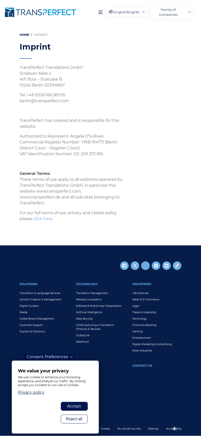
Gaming (137, 331)
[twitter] (135, 265)
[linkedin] (166, 265)
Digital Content (29, 306)
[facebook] (124, 265)
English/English (126, 12)
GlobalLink (82, 335)
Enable (177, 432)
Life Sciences (140, 293)
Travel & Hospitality (144, 312)
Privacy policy (31, 392)
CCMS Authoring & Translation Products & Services (95, 327)
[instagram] (156, 265)
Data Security (84, 318)
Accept (74, 406)
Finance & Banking (144, 325)
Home (24, 35)
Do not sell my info (129, 428)
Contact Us (142, 365)
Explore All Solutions (32, 331)
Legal (135, 306)
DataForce (82, 341)
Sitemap (153, 428)
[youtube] (145, 265)
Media (23, 312)
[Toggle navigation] (101, 12)
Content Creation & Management (40, 299)
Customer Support (31, 325)
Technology (87, 284)
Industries (141, 284)
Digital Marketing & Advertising (152, 344)
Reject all (74, 419)
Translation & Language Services (40, 293)
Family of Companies (168, 12)
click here (42, 218)
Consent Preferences (47, 356)
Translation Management (92, 293)
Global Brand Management (37, 318)
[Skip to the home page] (49, 12)
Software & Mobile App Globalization (99, 306)
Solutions (29, 284)
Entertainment (141, 337)
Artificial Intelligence (89, 312)
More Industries (142, 350)
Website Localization (89, 299)
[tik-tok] (177, 265)
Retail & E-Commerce (145, 299)
